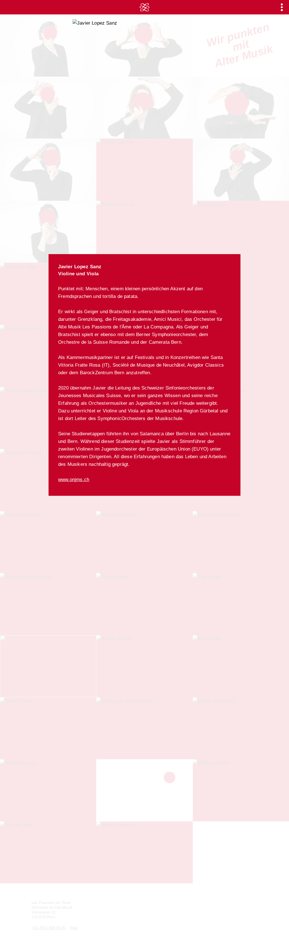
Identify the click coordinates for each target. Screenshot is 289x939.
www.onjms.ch (73, 479)
